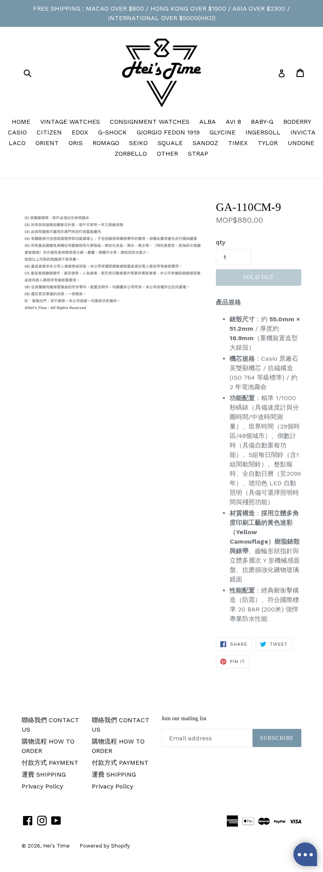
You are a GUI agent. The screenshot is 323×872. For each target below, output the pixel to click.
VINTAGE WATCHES (70, 121)
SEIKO (138, 143)
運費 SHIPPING (44, 774)
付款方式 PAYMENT (50, 762)
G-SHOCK (112, 132)
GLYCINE (223, 132)
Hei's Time (56, 846)
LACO (17, 143)
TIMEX (238, 143)
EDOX (80, 132)
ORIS (76, 143)
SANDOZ (205, 143)
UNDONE (301, 143)
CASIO (17, 132)
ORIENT (47, 143)
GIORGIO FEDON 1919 (168, 132)
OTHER (167, 153)
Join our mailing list (184, 718)
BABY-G (262, 121)
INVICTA (303, 132)
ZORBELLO (131, 153)
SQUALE (170, 143)
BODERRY (297, 121)
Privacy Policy (42, 786)
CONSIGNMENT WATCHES (149, 121)
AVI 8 (233, 121)
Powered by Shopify (105, 846)
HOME (21, 121)
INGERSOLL (262, 132)
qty (220, 242)
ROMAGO (106, 143)
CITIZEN (49, 132)
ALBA (207, 121)
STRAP (198, 153)
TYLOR (268, 143)
